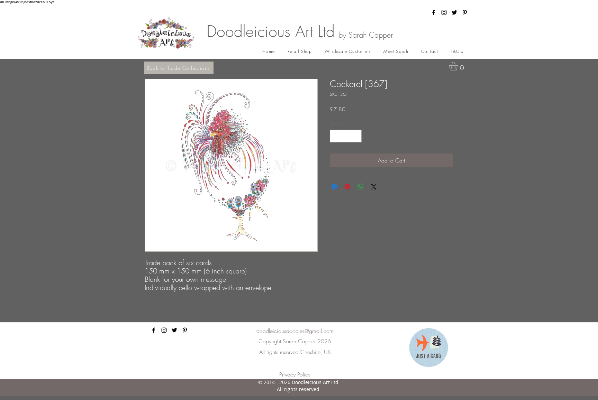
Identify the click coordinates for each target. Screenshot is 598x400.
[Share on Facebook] (334, 187)
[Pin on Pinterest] (347, 187)
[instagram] (444, 12)
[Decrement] (335, 136)
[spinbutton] (345, 136)
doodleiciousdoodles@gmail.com (295, 331)
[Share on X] (374, 187)
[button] (458, 66)
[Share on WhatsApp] (360, 187)
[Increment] (356, 136)
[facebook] (433, 12)
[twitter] (454, 12)
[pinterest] (464, 12)
